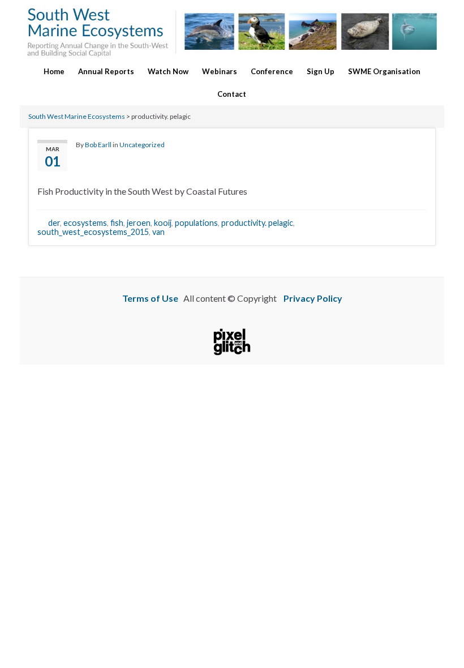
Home (54, 71)
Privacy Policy (312, 298)
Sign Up (320, 71)
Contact (231, 94)
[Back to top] (438, 642)
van (158, 232)
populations (196, 223)
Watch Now (168, 71)
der (54, 223)
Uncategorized (142, 144)
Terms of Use (150, 298)
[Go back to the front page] (232, 30)
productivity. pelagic (257, 223)
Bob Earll (98, 144)
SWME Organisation (384, 71)
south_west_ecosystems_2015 (93, 232)
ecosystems (85, 223)
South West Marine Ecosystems (76, 116)
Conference (272, 71)
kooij (162, 223)
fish (116, 223)
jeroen (139, 223)
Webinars (219, 71)
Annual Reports (106, 71)
